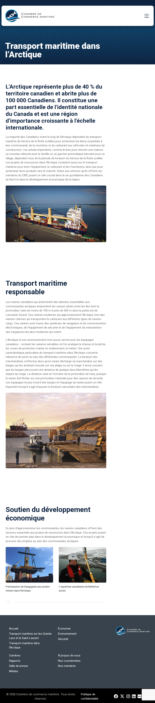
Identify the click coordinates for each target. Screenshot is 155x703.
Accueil (13, 628)
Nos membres (67, 666)
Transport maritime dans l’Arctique (24, 645)
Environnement (67, 633)
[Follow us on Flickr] (139, 696)
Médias (13, 671)
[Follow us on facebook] (116, 696)
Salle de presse (18, 666)
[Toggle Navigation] (146, 15)
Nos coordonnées (69, 660)
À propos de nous (69, 655)
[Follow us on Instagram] (128, 696)
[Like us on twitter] (122, 696)
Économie (64, 628)
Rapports (14, 660)
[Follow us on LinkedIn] (134, 696)
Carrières (14, 655)
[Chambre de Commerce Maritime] (29, 15)
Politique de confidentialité (89, 696)
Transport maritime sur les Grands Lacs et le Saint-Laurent (30, 636)
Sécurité (63, 639)
